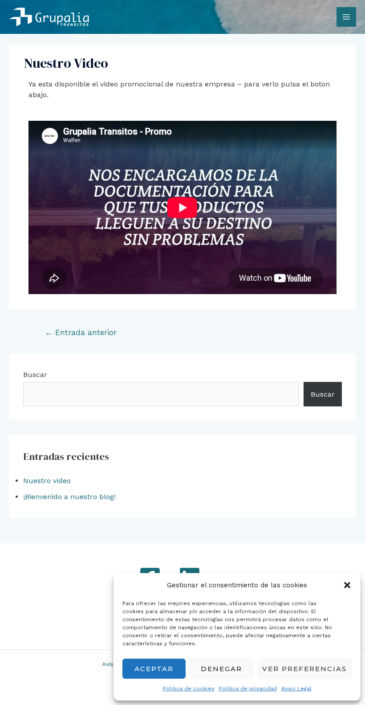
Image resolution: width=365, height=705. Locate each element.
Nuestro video (47, 480)
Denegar (221, 668)
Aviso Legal (296, 688)
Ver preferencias (304, 668)
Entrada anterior (81, 332)
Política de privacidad (248, 688)
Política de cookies (189, 688)
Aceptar (154, 668)
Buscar (35, 374)
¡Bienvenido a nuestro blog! (69, 496)
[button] (347, 585)
